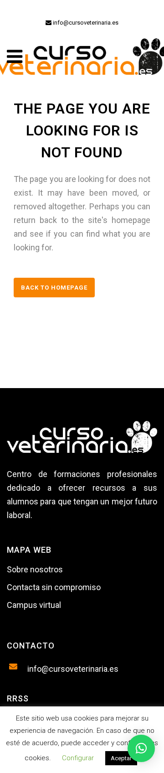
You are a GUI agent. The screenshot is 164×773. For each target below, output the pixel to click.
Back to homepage (54, 287)
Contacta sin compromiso (54, 587)
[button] (141, 748)
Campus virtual (34, 605)
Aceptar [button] (121, 758)
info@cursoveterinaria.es (84, 22)
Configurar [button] (78, 758)
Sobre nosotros (35, 569)
